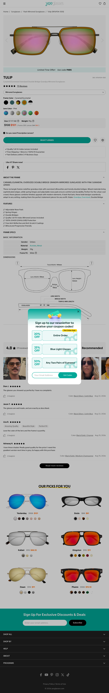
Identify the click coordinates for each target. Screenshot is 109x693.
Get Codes (67, 375)
